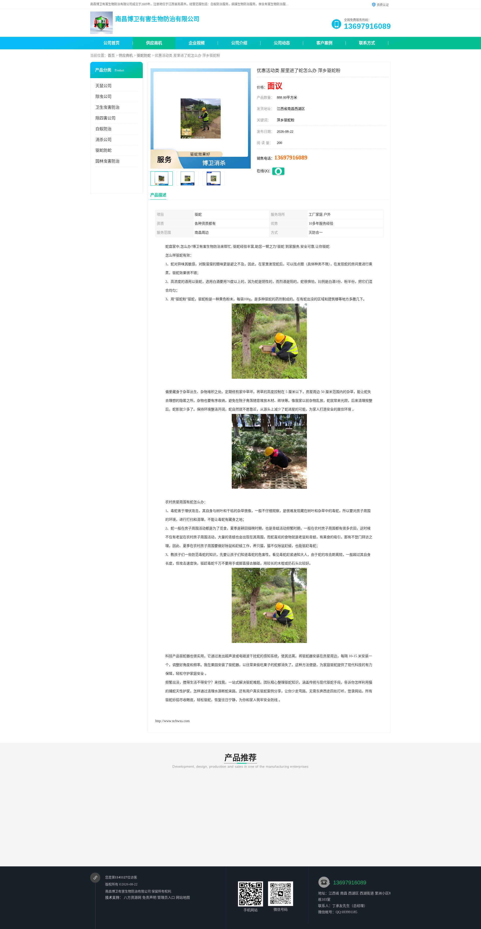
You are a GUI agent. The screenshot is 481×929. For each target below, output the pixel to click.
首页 (111, 55)
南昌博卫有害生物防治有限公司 (128, 891)
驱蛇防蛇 (144, 55)
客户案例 (324, 43)
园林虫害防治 (107, 161)
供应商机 (154, 43)
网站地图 (183, 897)
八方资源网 (132, 897)
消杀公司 (103, 140)
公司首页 (111, 43)
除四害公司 (105, 118)
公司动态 (282, 43)
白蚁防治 (103, 129)
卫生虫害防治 (107, 107)
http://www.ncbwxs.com (172, 721)
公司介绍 (239, 43)
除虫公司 (103, 96)
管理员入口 (166, 897)
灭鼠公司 (103, 86)
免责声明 (149, 897)
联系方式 (367, 43)
